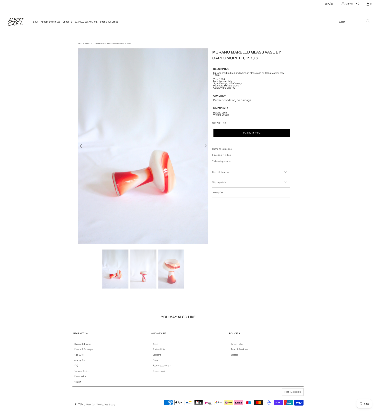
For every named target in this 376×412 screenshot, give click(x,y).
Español (329, 3)
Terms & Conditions (239, 349)
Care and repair (159, 371)
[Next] (205, 146)
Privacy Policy (237, 344)
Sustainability (159, 349)
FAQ (76, 365)
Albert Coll (90, 404)
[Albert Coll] (15, 22)
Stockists (157, 354)
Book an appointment (162, 365)
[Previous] (81, 146)
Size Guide (78, 354)
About (155, 344)
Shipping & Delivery (82, 344)
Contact (77, 381)
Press (155, 360)
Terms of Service (81, 371)
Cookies (234, 354)
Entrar (348, 3)
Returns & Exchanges (83, 349)
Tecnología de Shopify (106, 404)
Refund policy (80, 376)
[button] (34, 21)
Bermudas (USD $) (292, 392)
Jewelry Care (79, 360)
